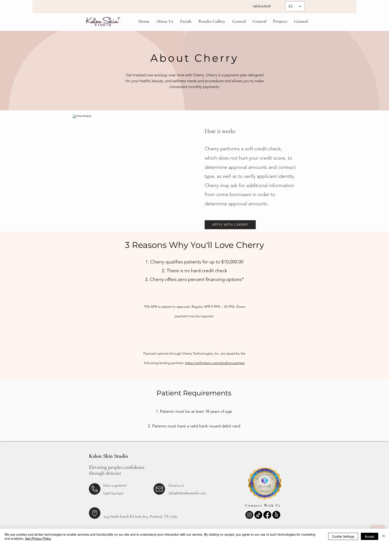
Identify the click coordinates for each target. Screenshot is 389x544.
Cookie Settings (343, 536)
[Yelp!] (276, 515)
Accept (369, 536)
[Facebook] (267, 515)
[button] (165, 21)
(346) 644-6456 (113, 493)
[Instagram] (249, 515)
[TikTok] (258, 515)
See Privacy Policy (38, 538)
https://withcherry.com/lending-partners (215, 363)
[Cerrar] (383, 536)
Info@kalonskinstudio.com (187, 493)
